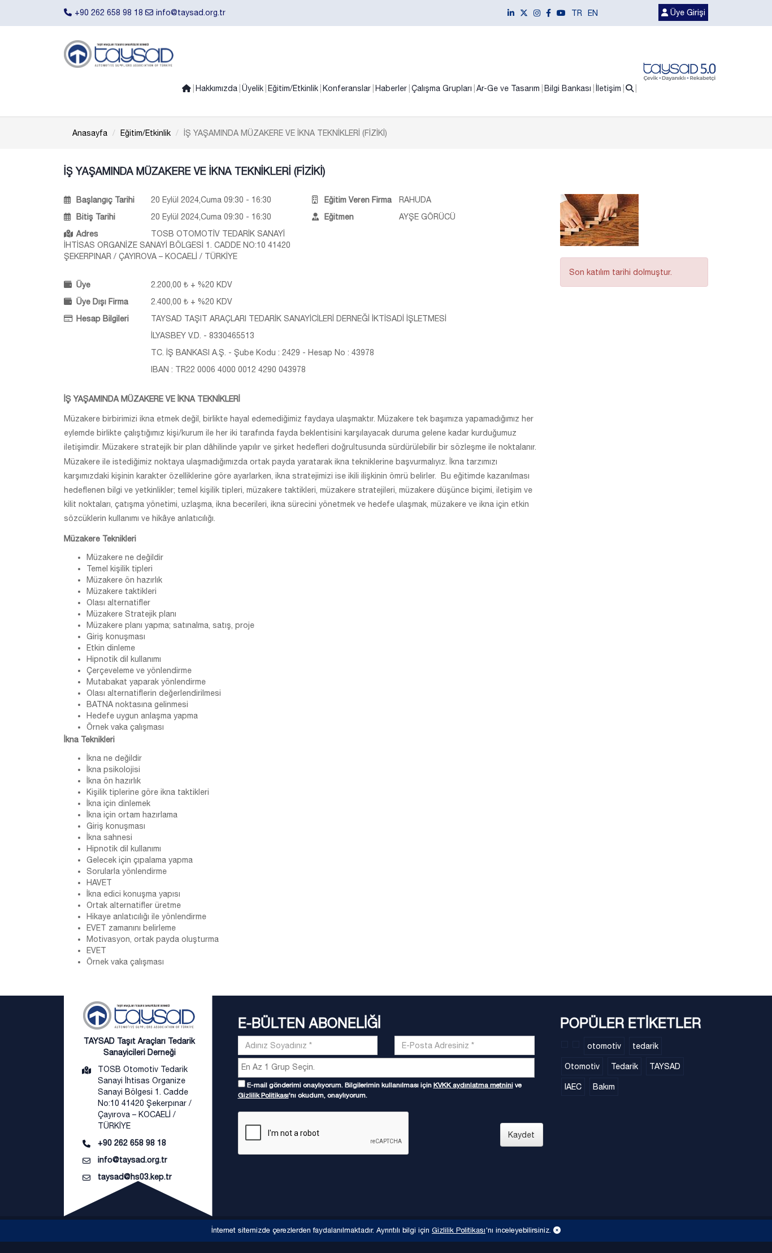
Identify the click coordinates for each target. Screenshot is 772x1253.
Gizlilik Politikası (263, 1095)
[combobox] (386, 1068)
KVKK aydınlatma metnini (473, 1085)
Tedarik (624, 1066)
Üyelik (252, 88)
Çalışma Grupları (441, 88)
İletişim (608, 88)
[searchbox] (387, 1067)
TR (576, 13)
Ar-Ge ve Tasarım (508, 88)
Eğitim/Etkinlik (293, 88)
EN (593, 13)
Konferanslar (347, 88)
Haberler (391, 88)
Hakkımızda (216, 88)
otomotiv (604, 1045)
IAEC (573, 1086)
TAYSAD (664, 1066)
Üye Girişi (686, 12)
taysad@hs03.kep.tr (135, 1176)
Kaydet (521, 1134)
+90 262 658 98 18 (109, 12)
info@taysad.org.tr (190, 12)
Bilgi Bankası (567, 88)
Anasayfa (89, 132)
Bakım (604, 1086)
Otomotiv (582, 1066)
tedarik (645, 1045)
